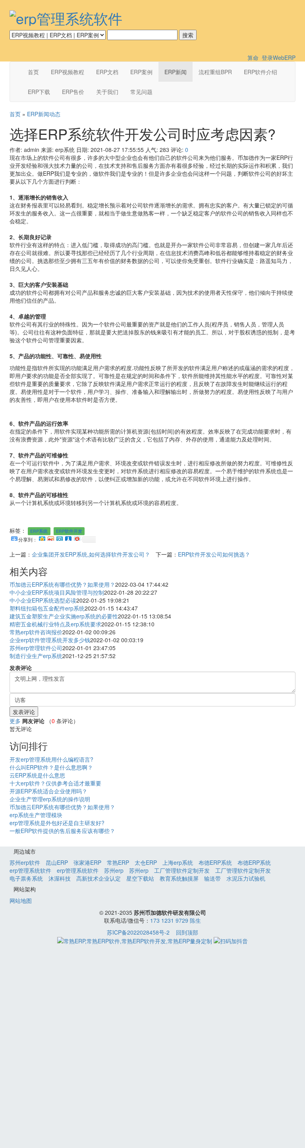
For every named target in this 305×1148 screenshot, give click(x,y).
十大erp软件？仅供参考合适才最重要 (55, 783)
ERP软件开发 (69, 531)
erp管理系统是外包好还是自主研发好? (57, 823)
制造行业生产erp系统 (36, 656)
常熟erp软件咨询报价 (36, 632)
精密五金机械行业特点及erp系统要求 (55, 624)
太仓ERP (146, 862)
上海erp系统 (177, 862)
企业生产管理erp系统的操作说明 (50, 799)
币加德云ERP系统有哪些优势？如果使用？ (62, 584)
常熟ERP (118, 862)
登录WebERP (278, 57)
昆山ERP (57, 862)
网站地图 (21, 900)
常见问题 (141, 92)
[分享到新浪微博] (50, 537)
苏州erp (114, 870)
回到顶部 (187, 932)
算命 (253, 57)
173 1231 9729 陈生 (175, 920)
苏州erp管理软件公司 (36, 648)
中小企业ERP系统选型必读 (43, 600)
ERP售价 (73, 92)
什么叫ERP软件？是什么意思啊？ (51, 767)
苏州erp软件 (25, 862)
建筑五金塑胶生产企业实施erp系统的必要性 (64, 616)
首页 (33, 72)
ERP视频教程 (67, 72)
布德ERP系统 (215, 862)
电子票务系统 (26, 878)
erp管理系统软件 (30, 870)
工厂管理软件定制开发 (182, 870)
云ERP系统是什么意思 (37, 775)
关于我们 (107, 92)
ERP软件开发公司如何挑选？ (214, 554)
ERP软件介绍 (260, 72)
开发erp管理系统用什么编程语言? (51, 759)
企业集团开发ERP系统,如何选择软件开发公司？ (91, 554)
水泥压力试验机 (245, 878)
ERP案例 (141, 72)
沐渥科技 (59, 878)
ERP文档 (107, 72)
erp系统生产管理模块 (36, 815)
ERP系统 (39, 531)
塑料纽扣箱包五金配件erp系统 (47, 608)
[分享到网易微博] (76, 537)
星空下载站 (140, 878)
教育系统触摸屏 (179, 878)
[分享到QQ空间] (41, 537)
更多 (15, 721)
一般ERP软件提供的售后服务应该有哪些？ (62, 831)
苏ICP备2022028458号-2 (138, 932)
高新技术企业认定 (98, 878)
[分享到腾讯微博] (59, 537)
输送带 (212, 878)
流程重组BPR (215, 72)
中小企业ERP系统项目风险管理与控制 (57, 592)
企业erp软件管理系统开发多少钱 (50, 640)
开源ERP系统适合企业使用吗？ (48, 791)
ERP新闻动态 (43, 114)
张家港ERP (87, 862)
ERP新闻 (175, 72)
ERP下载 (39, 92)
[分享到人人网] (68, 537)
